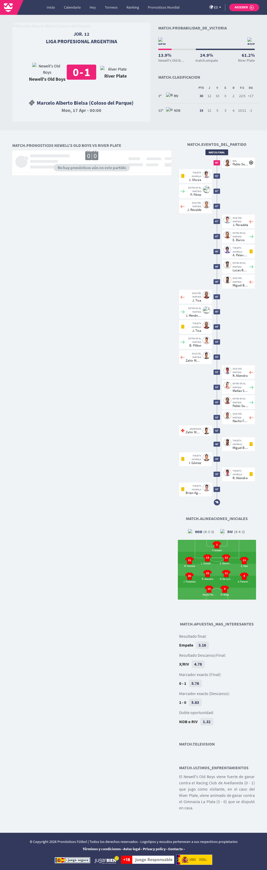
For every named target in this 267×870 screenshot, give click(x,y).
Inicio (51, 7)
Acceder (241, 7)
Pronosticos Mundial (164, 7)
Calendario (72, 7)
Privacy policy (154, 849)
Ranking (132, 7)
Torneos (111, 7)
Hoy (93, 7)
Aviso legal (131, 849)
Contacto (175, 849)
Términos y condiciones (102, 849)
